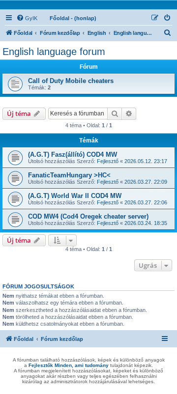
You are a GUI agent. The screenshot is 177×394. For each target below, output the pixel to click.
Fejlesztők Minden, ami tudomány (69, 365)
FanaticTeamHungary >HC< (69, 175)
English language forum (53, 51)
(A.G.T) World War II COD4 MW (74, 195)
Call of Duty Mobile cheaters (71, 80)
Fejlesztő (107, 161)
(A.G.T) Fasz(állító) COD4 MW (72, 154)
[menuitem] (26, 18)
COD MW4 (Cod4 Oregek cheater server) (88, 216)
